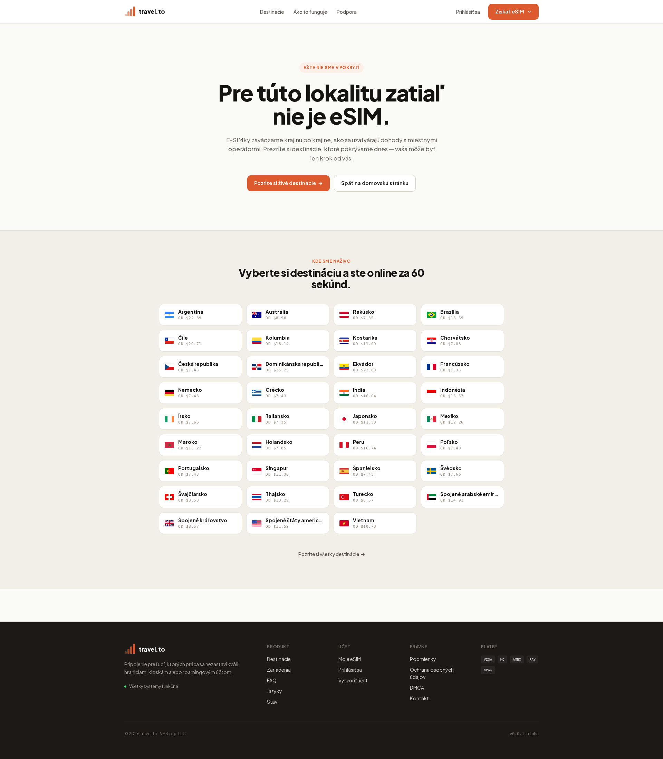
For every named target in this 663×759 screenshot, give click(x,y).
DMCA (417, 687)
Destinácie (272, 12)
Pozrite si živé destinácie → (288, 183)
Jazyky (274, 691)
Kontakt (419, 698)
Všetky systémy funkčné (153, 686)
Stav (272, 702)
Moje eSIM (349, 659)
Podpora (347, 12)
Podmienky (423, 659)
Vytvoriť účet (353, 680)
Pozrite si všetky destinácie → (331, 554)
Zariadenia (279, 669)
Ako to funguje (310, 12)
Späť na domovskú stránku (375, 183)
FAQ (272, 680)
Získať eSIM (509, 11)
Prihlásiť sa (468, 12)
